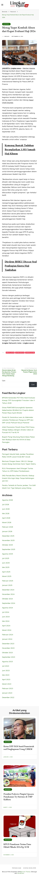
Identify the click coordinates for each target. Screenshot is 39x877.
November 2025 (8, 540)
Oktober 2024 (7, 599)
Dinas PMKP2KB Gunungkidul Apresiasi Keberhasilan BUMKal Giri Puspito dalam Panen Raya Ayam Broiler (18, 410)
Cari (3, 381)
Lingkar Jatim (30, 352)
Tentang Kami (16, 868)
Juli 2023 (5, 666)
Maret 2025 (6, 576)
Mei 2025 (5, 567)
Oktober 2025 (7, 545)
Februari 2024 (7, 635)
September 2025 (8, 549)
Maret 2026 (6, 522)
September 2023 (8, 657)
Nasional (6, 24)
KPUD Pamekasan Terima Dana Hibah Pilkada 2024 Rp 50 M (17, 845)
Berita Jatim (10, 352)
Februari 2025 (7, 581)
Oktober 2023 (7, 652)
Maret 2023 (6, 684)
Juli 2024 (5, 612)
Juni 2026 (6, 509)
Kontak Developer (29, 868)
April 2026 (6, 518)
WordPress (20, 873)
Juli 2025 (5, 558)
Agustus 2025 (7, 554)
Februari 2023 (7, 688)
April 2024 (6, 626)
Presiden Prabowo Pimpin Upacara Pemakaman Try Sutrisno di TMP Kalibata (19, 796)
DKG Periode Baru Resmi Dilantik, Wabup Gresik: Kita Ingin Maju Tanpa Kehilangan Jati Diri (18, 478)
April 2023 (6, 679)
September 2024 (8, 603)
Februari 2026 (7, 527)
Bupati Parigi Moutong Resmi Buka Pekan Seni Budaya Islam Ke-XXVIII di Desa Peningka (18, 439)
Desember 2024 (8, 590)
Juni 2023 (6, 670)
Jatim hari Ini (20, 352)
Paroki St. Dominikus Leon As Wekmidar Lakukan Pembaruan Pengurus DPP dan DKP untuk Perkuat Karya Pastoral (17, 420)
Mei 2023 (5, 675)
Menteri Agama (29, 68)
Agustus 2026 (7, 500)
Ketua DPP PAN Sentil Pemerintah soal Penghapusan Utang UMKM (19, 747)
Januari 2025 (7, 585)
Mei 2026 (5, 513)
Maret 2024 (6, 630)
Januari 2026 (7, 531)
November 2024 (8, 594)
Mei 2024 (5, 621)
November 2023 (8, 648)
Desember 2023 (8, 644)
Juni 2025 (6, 563)
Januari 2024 (7, 639)
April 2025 (6, 572)
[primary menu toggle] (2, 4)
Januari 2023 (7, 693)
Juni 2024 (6, 617)
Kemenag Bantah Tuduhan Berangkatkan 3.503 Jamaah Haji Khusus (20, 149)
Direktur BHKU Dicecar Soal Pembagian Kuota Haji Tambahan (21, 265)
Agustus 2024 (7, 608)
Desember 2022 (8, 697)
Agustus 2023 (7, 661)
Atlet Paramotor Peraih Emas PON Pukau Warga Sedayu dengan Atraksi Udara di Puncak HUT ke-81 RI (18, 429)
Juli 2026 (5, 504)
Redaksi (7, 36)
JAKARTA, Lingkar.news (11, 68)
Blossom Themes (25, 872)
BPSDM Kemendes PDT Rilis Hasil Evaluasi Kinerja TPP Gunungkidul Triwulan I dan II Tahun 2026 (18, 400)
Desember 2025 (8, 536)
